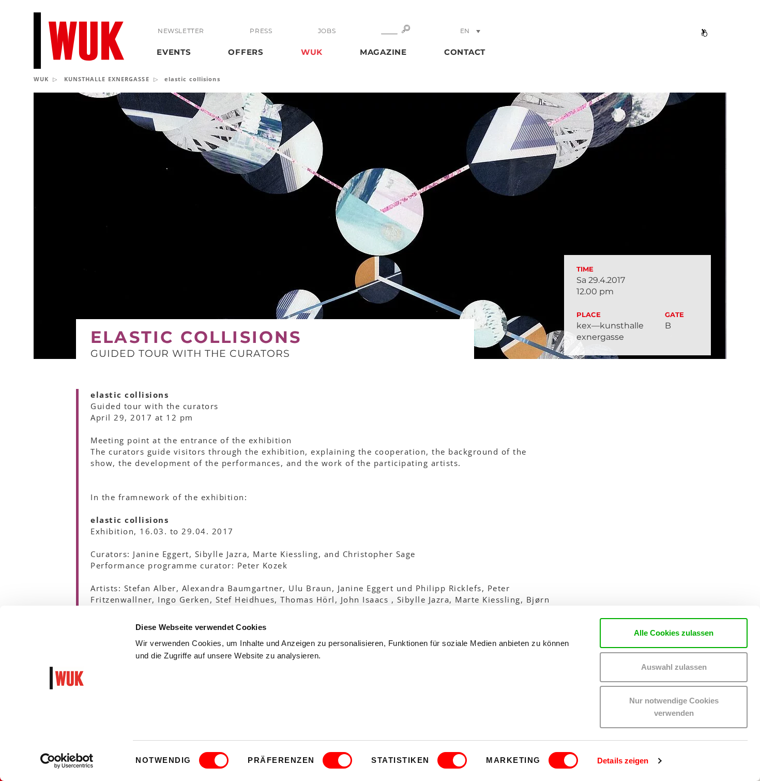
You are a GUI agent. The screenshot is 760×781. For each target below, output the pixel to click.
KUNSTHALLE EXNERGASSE (106, 79)
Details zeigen (622, 760)
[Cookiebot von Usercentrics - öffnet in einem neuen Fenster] (67, 761)
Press (261, 31)
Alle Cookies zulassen (673, 632)
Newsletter (181, 31)
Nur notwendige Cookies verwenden (674, 706)
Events (174, 52)
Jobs (327, 31)
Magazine (383, 52)
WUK (312, 52)
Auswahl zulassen (674, 667)
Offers (246, 52)
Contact (464, 52)
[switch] (337, 760)
